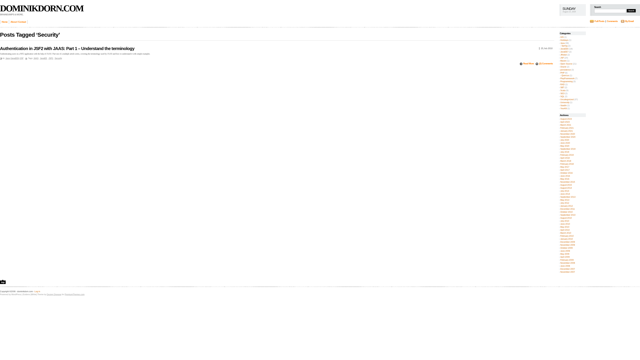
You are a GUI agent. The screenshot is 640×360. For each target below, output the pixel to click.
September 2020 (568, 137)
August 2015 (566, 185)
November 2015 (567, 182)
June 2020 (565, 143)
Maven (563, 61)
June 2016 (565, 176)
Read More (528, 63)
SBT (562, 87)
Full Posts (599, 21)
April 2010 (565, 230)
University (564, 102)
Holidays (564, 40)
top (2, 282)
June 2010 (565, 224)
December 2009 (567, 242)
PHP (562, 73)
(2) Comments (546, 63)
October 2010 (566, 212)
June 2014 (565, 194)
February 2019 (567, 155)
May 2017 (564, 167)
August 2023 (566, 119)
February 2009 (567, 260)
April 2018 (565, 158)
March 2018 (565, 161)
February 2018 (567, 164)
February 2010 (567, 236)
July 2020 (564, 140)
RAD (562, 84)
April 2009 (565, 257)
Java (562, 43)
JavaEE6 (564, 49)
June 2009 (565, 251)
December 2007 (567, 269)
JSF (562, 58)
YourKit (563, 108)
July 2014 (564, 191)
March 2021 (565, 125)
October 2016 (566, 173)
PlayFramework (567, 78)
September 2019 (568, 149)
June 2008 (565, 266)
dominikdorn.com (41, 8)
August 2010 (566, 218)
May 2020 (564, 146)
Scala (563, 90)
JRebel (563, 55)
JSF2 (50, 58)
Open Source (566, 64)
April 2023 (565, 122)
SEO (562, 93)
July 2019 (564, 152)
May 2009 (564, 254)
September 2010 (568, 215)
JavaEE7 (564, 52)
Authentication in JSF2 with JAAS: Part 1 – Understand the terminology (67, 48)
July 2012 (564, 203)
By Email (629, 21)
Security (58, 58)
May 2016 (564, 179)
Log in (37, 291)
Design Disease (54, 294)
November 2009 (567, 245)
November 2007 (567, 272)
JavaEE (43, 58)
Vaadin (563, 105)
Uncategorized (567, 99)
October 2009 (566, 248)
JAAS (36, 58)
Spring (565, 46)
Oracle (563, 67)
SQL (562, 96)
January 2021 (566, 131)
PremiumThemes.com (74, 294)
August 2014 (566, 188)
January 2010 (566, 239)
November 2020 (567, 134)
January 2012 (566, 206)
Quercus (565, 75)
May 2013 (564, 200)
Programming (566, 81)
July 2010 (564, 221)
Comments (612, 21)
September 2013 (568, 197)
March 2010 (565, 233)
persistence (565, 70)
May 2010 (564, 227)
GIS (562, 37)
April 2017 (565, 170)
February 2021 (567, 128)
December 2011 (567, 209)
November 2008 (567, 263)
